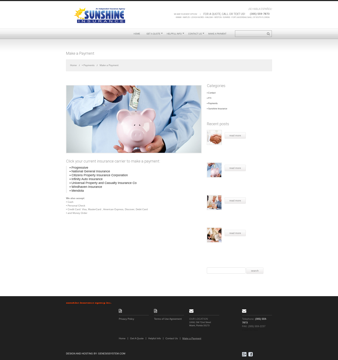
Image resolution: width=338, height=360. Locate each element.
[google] (244, 354)
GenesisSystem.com (111, 353)
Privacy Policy (126, 318)
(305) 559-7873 (260, 13)
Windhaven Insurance (86, 187)
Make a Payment (217, 33)
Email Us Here (250, 330)
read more (235, 135)
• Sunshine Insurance (217, 108)
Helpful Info (174, 34)
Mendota (77, 190)
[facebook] (250, 354)
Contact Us (195, 34)
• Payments (88, 65)
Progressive (79, 167)
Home (137, 33)
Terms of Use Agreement (168, 318)
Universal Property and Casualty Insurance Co (103, 183)
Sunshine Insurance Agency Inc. (89, 303)
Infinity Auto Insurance (86, 179)
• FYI (209, 98)
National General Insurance (90, 171)
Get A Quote (153, 34)
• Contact (211, 93)
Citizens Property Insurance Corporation (99, 175)
